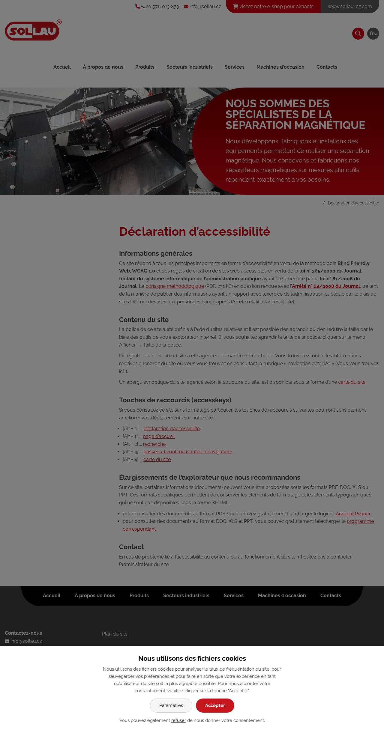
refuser (178, 720)
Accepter (215, 705)
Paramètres (171, 705)
